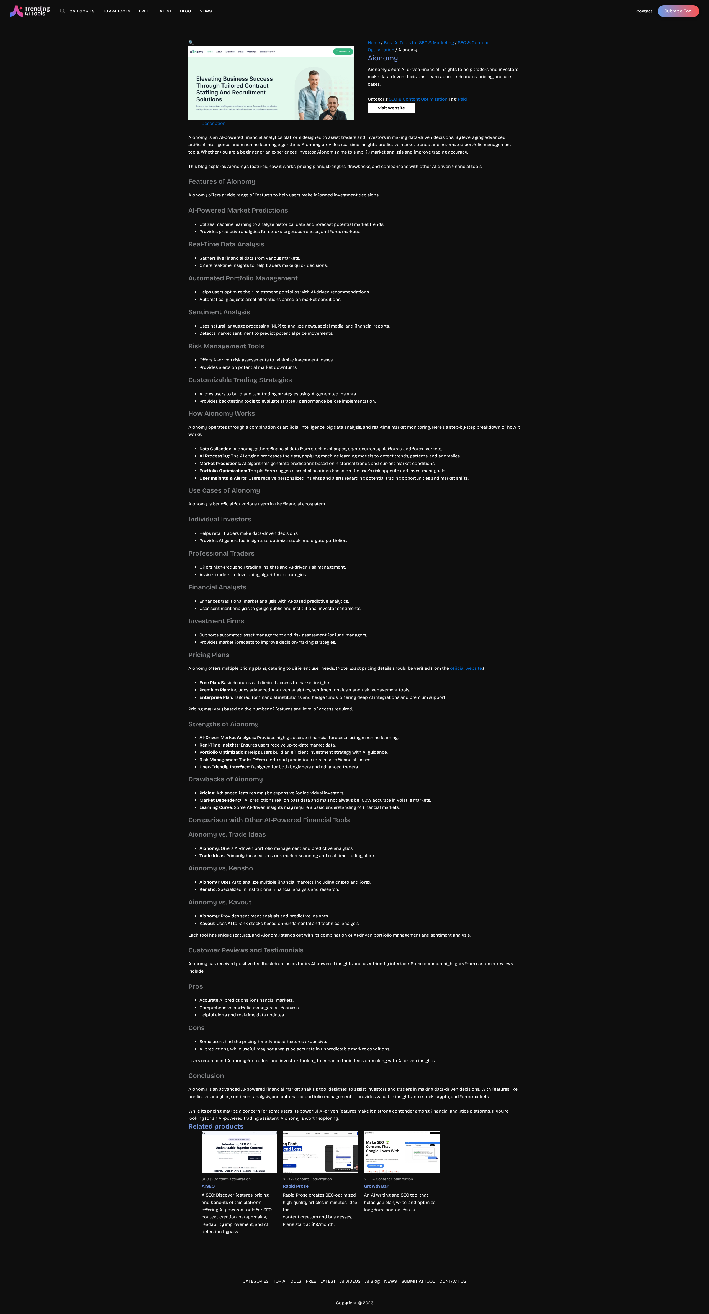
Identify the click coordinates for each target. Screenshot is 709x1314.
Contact (644, 11)
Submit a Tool (678, 11)
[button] (191, 42)
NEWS (205, 11)
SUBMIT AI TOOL (418, 1281)
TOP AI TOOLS (116, 11)
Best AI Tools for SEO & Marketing (419, 42)
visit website (391, 108)
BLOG (185, 11)
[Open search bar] (62, 11)
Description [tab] (214, 123)
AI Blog (372, 1281)
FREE (144, 11)
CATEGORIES (82, 11)
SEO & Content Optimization (418, 99)
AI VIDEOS (350, 1281)
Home (374, 42)
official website (466, 668)
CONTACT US (452, 1281)
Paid (462, 99)
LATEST (164, 11)
